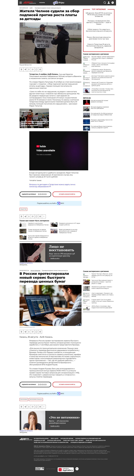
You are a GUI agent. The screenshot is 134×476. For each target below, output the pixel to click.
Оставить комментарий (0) (67, 194)
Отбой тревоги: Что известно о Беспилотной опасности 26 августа (99, 30)
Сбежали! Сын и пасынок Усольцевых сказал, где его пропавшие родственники (103, 64)
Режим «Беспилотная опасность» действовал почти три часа (99, 38)
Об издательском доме (41, 438)
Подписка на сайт (39, 440)
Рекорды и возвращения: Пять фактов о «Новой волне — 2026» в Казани (99, 22)
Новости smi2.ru (26, 263)
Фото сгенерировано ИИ (27, 327)
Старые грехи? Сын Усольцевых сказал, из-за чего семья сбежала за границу (102, 301)
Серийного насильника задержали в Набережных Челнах (38, 224)
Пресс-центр (54, 438)
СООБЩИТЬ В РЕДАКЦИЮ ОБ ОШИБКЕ (81, 442)
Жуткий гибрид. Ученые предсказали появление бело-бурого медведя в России (103, 58)
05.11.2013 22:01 (24, 8)
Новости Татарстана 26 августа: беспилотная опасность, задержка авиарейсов (98, 45)
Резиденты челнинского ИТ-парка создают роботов (69, 224)
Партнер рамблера (50, 468)
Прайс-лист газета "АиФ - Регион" (73, 440)
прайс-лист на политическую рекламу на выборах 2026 (51, 442)
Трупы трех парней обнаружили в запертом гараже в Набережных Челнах (38, 237)
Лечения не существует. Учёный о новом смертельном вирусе (102, 287)
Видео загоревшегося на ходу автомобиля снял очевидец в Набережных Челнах (68, 231)
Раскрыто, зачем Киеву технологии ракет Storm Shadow (101, 120)
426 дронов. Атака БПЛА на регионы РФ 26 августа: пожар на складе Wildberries (99, 14)
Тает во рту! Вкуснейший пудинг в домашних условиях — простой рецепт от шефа (102, 282)
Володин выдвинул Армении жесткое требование (100, 107)
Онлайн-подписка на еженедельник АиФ (88, 438)
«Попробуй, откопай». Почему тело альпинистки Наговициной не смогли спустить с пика (102, 90)
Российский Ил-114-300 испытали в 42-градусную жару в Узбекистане (102, 114)
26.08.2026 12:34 (24, 270)
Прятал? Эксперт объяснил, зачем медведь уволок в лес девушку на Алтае (102, 275)
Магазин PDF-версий (67, 438)
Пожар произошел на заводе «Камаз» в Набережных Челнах (37, 230)
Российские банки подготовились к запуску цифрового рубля (101, 127)
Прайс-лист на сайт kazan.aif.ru (96, 440)
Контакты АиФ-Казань (54, 440)
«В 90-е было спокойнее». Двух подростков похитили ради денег (102, 306)
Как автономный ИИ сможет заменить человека (99, 101)
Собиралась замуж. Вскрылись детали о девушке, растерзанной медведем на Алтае (102, 71)
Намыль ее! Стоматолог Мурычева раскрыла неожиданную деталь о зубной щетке (102, 84)
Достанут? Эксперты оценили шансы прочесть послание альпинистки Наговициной (103, 77)
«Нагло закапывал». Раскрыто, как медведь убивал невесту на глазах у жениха (102, 294)
